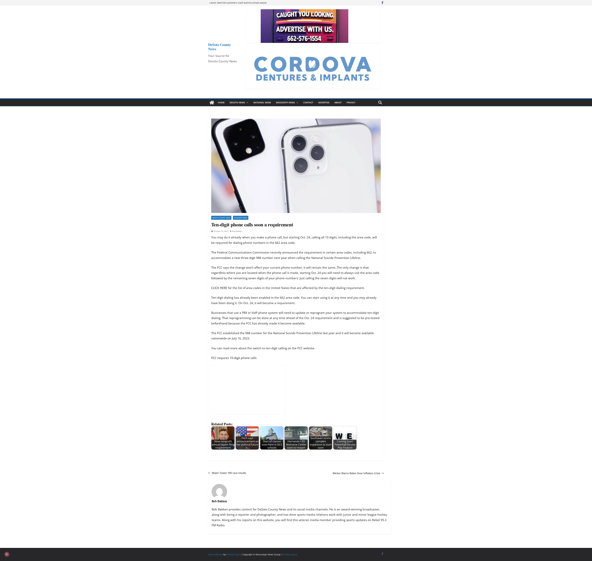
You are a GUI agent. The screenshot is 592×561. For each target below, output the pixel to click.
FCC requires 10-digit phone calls (234, 358)
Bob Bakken (237, 231)
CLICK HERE (219, 288)
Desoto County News (221, 218)
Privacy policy (290, 554)
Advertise (323, 102)
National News (262, 102)
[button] (246, 102)
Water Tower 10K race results (229, 473)
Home (221, 102)
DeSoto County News (219, 47)
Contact (308, 102)
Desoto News (237, 102)
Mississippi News (285, 102)
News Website (215, 554)
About (338, 102)
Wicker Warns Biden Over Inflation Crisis (356, 473)
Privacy (351, 102)
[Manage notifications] (6, 554)
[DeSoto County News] (212, 102)
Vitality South (233, 554)
